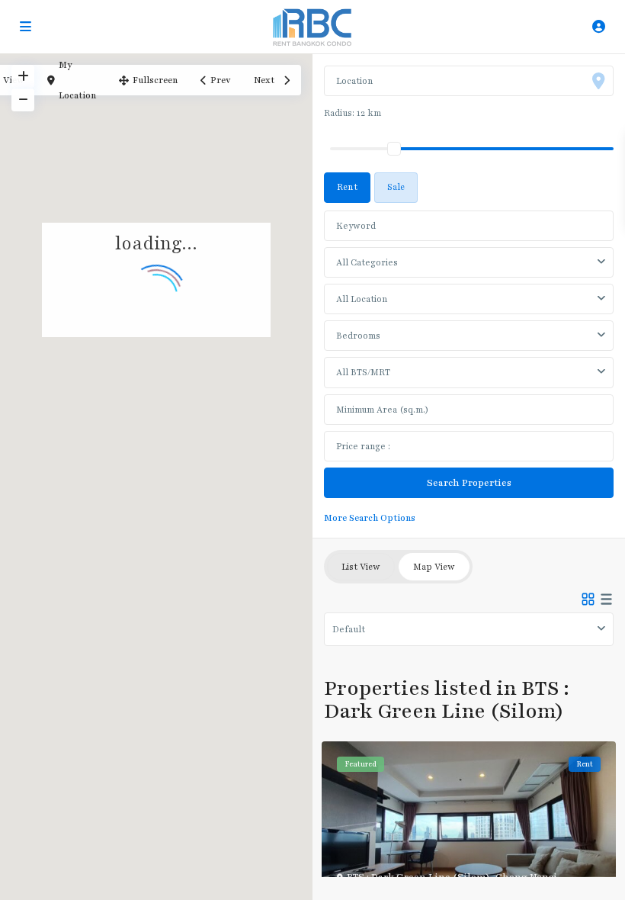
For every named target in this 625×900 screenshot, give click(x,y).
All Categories (367, 262)
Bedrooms (358, 335)
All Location (361, 299)
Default (348, 629)
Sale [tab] (396, 187)
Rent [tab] (347, 187)
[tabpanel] (469, 365)
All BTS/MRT (363, 372)
